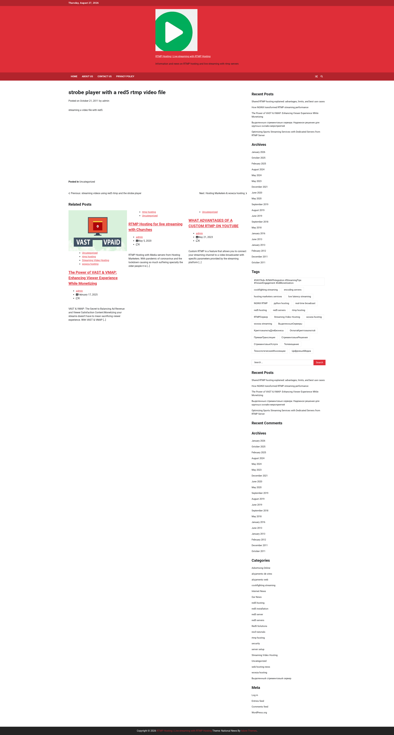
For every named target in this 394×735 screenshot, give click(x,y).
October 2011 (258, 262)
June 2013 (257, 239)
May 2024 (256, 175)
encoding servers (293, 289)
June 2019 (257, 216)
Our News (257, 597)
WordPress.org (259, 712)
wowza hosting (90, 264)
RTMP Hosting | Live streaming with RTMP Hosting (183, 56)
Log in (255, 695)
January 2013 (258, 245)
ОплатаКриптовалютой (302, 330)
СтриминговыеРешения (294, 337)
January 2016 (258, 233)
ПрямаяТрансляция (264, 337)
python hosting (281, 303)
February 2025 (259, 163)
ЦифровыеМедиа (301, 351)
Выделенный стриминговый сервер (271, 678)
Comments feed (260, 706)
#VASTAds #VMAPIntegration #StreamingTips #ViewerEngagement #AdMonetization (277, 281)
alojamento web (260, 579)
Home (74, 76)
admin (105, 100)
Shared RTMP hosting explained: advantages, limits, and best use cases (288, 101)
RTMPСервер (261, 317)
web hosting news (261, 666)
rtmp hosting (89, 256)
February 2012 (259, 250)
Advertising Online (261, 568)
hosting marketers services (268, 296)
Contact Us (105, 76)
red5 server (257, 614)
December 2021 (260, 186)
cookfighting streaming (266, 289)
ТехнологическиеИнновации (269, 351)
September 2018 (260, 221)
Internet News (259, 591)
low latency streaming (299, 296)
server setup (258, 649)
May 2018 (256, 227)
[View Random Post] (316, 76)
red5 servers (279, 310)
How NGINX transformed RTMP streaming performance (280, 107)
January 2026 (258, 152)
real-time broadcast (305, 303)
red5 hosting (260, 310)
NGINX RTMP (260, 303)
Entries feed (258, 701)
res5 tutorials (258, 632)
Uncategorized (87, 181)
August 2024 (258, 169)
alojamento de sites (262, 573)
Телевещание (291, 344)
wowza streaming (263, 323)
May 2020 (256, 198)
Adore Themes (249, 730)
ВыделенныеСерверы (290, 323)
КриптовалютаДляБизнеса (268, 330)
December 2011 (260, 256)
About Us (87, 76)
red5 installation (260, 608)
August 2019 (258, 210)
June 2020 (257, 192)
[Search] (321, 76)
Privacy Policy (125, 76)
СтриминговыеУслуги (266, 344)
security (256, 643)
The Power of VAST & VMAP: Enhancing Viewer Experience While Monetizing (93, 278)
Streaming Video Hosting (95, 260)
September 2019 (260, 204)
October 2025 (258, 157)
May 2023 (256, 181)
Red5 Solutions (259, 626)
